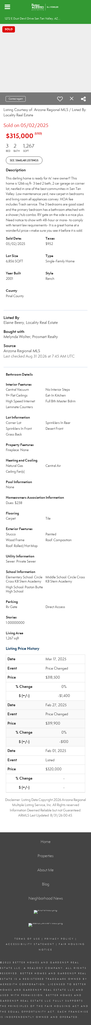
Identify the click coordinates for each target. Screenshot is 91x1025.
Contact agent (16, 98)
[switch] (60, 99)
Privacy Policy (59, 938)
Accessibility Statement (30, 944)
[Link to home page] (45, 7)
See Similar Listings (24, 160)
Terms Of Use (27, 938)
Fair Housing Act (62, 1006)
